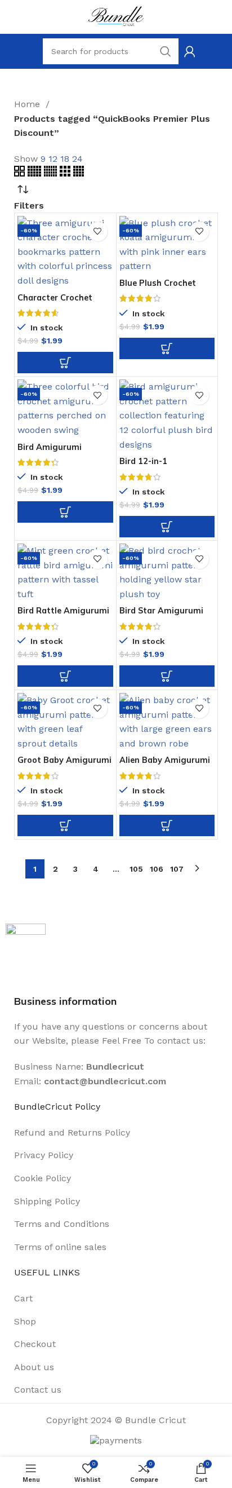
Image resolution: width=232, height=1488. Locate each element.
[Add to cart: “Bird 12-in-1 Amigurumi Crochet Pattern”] (167, 526)
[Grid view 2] (21, 173)
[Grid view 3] (66, 173)
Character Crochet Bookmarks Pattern (57, 302)
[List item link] (116, 1132)
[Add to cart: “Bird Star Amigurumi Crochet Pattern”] (167, 676)
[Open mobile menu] (37, 51)
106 (156, 868)
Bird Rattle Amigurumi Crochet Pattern (63, 615)
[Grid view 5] (36, 173)
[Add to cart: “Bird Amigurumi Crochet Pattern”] (65, 512)
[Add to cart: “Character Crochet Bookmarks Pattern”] (65, 362)
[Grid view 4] (78, 173)
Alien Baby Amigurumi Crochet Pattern (164, 764)
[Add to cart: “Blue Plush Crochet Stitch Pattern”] (167, 348)
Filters (29, 205)
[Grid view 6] (52, 173)
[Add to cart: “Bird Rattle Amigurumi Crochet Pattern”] (65, 676)
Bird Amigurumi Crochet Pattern (50, 451)
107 (177, 868)
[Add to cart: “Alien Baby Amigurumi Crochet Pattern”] (167, 825)
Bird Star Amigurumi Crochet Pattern (161, 615)
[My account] (190, 51)
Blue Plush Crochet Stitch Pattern (157, 287)
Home (28, 104)
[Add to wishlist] (98, 231)
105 (136, 868)
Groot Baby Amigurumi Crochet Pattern (64, 764)
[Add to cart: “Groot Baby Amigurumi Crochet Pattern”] (65, 825)
